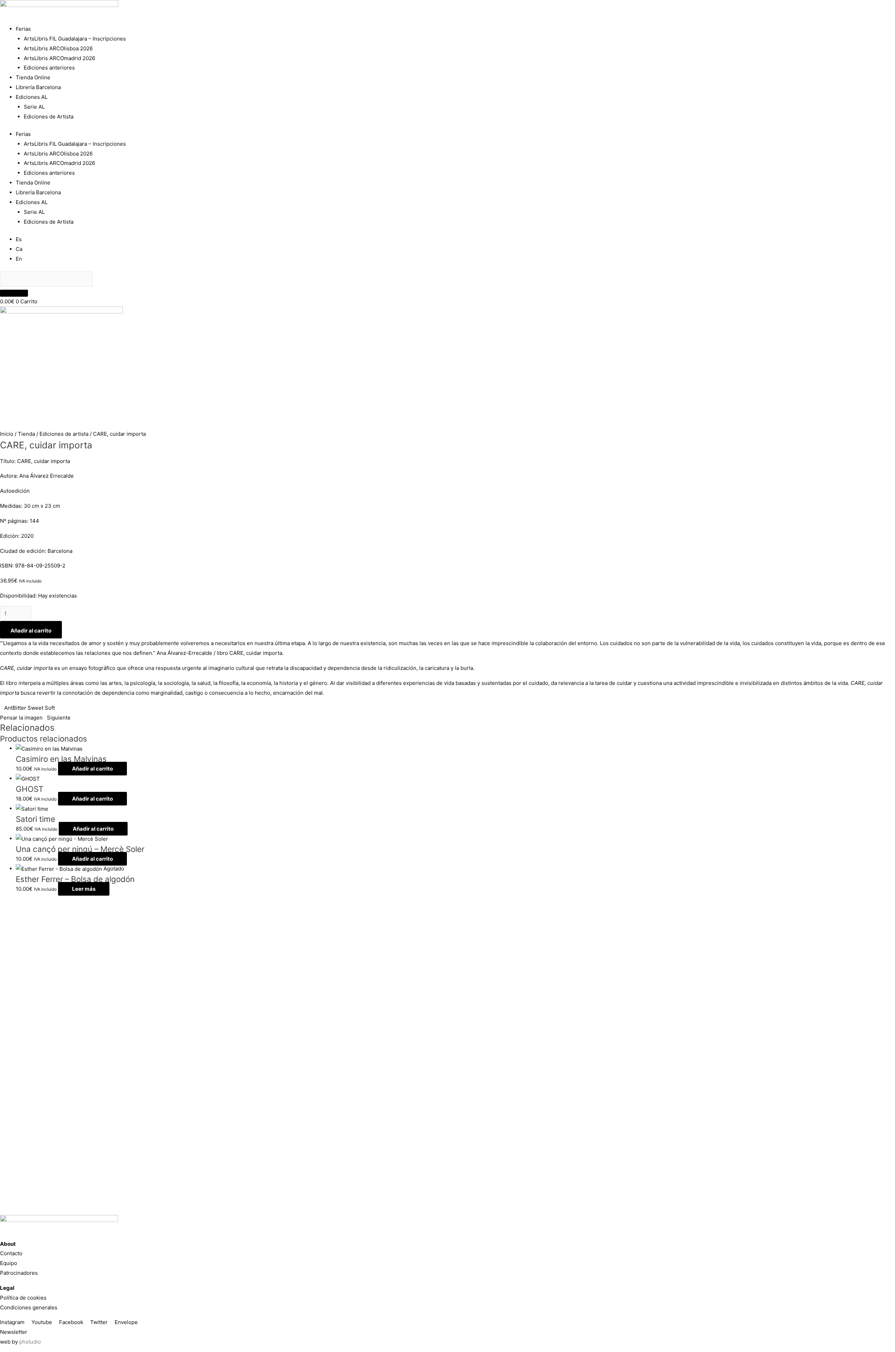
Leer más (83, 888)
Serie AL (34, 106)
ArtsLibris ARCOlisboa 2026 (58, 48)
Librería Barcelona (38, 87)
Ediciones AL (32, 97)
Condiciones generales (28, 1307)
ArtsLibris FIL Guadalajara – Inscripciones (75, 38)
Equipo (8, 1263)
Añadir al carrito (30, 630)
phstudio (30, 1341)
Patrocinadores (19, 1273)
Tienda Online (33, 77)
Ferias (23, 29)
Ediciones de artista (64, 434)
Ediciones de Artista (48, 116)
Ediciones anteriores (49, 67)
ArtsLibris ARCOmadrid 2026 (59, 58)
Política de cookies (23, 1297)
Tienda (26, 434)
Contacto (11, 1253)
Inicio (6, 434)
